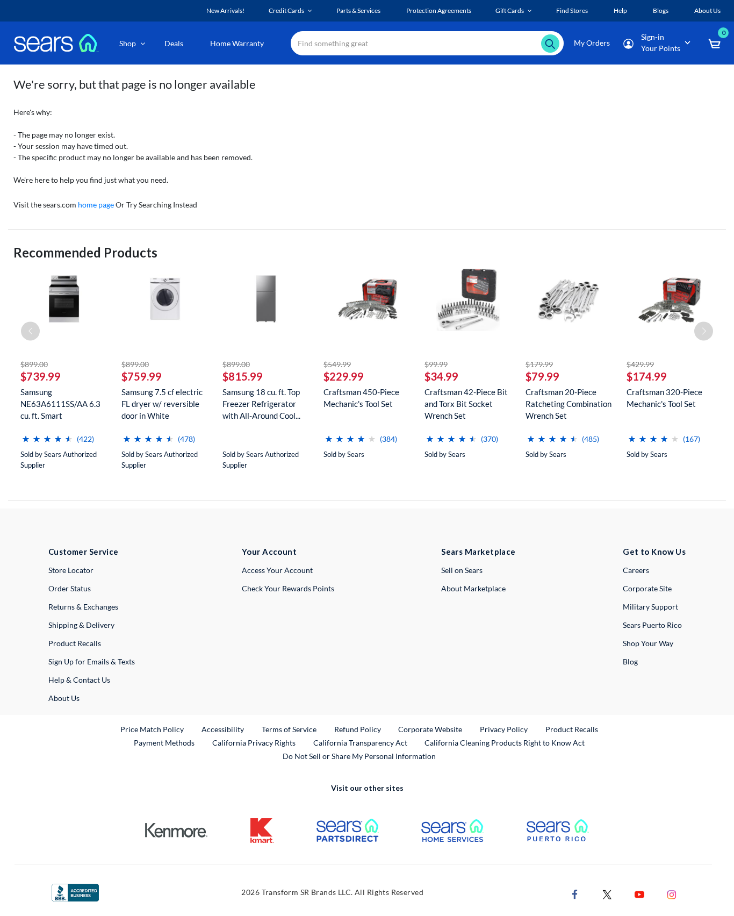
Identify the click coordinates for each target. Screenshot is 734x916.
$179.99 (539, 364)
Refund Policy (357, 729)
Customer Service (83, 551)
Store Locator (70, 570)
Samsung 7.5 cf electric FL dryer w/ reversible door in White (162, 403)
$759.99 (141, 376)
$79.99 (542, 376)
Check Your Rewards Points (288, 588)
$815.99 (242, 376)
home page (96, 204)
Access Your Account (277, 570)
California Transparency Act (360, 742)
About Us (64, 698)
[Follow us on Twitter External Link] (607, 893)
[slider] (47, 434)
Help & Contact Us (79, 679)
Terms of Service (289, 729)
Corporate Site (647, 588)
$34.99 (441, 376)
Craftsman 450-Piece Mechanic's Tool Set (361, 398)
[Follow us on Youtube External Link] (639, 893)
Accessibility (223, 729)
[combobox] (427, 43)
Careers (636, 570)
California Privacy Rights (254, 742)
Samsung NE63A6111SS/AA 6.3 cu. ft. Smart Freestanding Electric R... (60, 404)
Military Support (650, 606)
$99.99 (436, 364)
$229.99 (343, 376)
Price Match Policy (152, 729)
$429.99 (640, 364)
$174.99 (647, 376)
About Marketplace (473, 588)
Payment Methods (164, 742)
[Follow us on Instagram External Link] (671, 893)
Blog (630, 661)
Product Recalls (74, 643)
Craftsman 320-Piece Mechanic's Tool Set (664, 398)
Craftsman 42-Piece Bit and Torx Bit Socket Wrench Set (466, 403)
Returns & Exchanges (83, 606)
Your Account (269, 551)
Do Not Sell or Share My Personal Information (359, 756)
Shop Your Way (648, 643)
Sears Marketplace (478, 551)
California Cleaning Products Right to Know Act (504, 742)
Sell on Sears (462, 570)
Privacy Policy (504, 729)
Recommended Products (85, 252)
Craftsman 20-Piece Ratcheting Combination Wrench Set (568, 403)
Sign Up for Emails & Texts (91, 661)
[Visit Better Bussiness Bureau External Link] (75, 891)
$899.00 (34, 364)
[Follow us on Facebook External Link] (575, 893)
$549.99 (337, 364)
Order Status (69, 588)
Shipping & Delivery (81, 624)
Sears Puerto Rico (652, 624)
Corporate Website (430, 729)
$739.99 (40, 376)
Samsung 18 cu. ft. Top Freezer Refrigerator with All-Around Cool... (261, 403)
